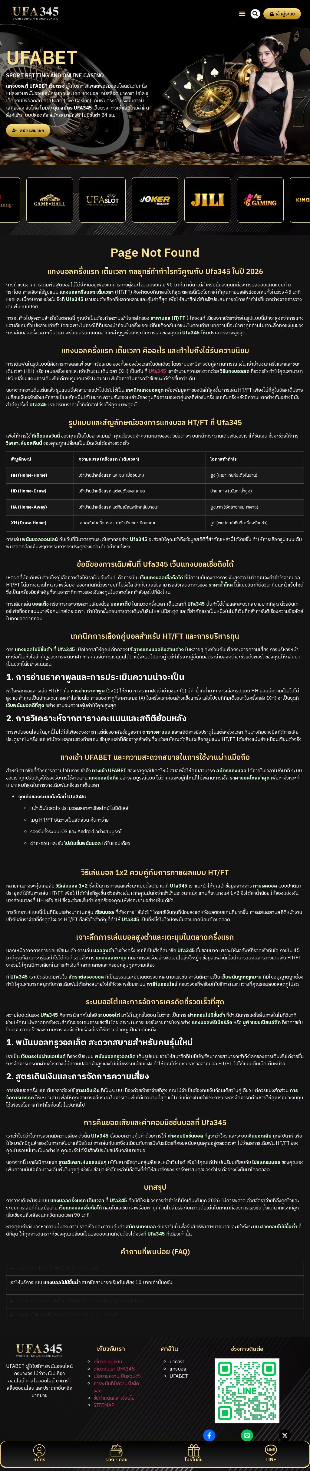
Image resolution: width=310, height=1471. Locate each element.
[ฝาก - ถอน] (116, 1450)
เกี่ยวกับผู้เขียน (108, 1362)
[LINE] (271, 1450)
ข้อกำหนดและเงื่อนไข (114, 1398)
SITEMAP (104, 1406)
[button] (242, 14)
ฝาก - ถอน (116, 1460)
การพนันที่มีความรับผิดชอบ (116, 1387)
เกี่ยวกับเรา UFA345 (114, 1369)
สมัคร (39, 1460)
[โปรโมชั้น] (194, 1450)
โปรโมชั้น (194, 1460)
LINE (270, 1460)
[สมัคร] (39, 1450)
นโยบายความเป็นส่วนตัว (117, 1376)
